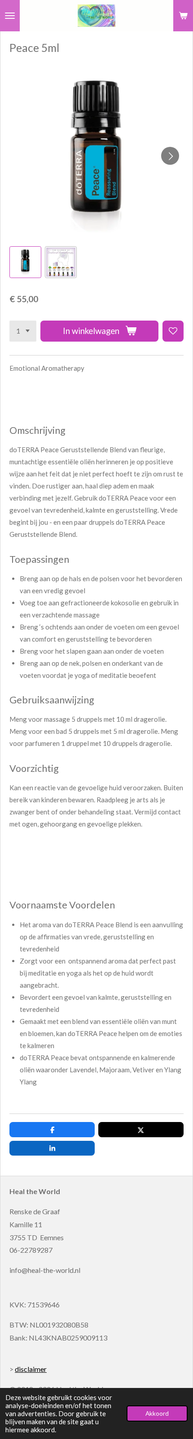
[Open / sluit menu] (10, 15)
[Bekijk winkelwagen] (183, 15)
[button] (25, 262)
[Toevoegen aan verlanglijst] (173, 331)
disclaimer (31, 1369)
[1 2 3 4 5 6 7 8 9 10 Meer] (22, 331)
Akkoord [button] (157, 1413)
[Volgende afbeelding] (170, 156)
